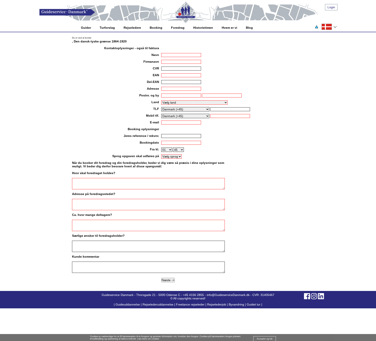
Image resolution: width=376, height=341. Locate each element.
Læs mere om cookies (148, 339)
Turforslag (107, 27)
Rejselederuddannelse (158, 304)
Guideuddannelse (128, 304)
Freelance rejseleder (190, 304)
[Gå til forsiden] (192, 12)
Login (331, 7)
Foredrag (178, 27)
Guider (86, 27)
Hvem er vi (229, 27)
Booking (156, 27)
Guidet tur (253, 304)
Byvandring (236, 304)
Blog (249, 27)
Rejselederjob (216, 304)
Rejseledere (132, 27)
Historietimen (203, 27)
